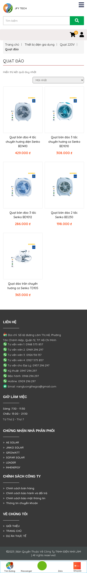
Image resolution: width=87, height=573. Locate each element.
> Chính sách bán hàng (18, 488)
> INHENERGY (11, 467)
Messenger (26, 571)
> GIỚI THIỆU (11, 526)
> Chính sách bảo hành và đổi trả (25, 493)
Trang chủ (12, 44)
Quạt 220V (67, 44)
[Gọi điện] (42, 567)
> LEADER (9, 462)
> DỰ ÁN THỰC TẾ (14, 536)
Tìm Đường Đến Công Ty (9, 571)
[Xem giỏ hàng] (72, 35)
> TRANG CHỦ (12, 530)
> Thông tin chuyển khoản (20, 503)
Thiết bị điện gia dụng (39, 44)
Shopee (77, 571)
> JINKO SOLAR (13, 447)
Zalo (60, 571)
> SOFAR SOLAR (14, 457)
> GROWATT (11, 452)
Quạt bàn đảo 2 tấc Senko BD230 (64, 215)
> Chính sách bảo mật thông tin (24, 498)
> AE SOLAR (11, 442)
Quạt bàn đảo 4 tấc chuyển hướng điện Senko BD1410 (23, 141)
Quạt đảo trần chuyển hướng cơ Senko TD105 (22, 286)
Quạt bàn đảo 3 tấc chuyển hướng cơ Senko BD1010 (64, 141)
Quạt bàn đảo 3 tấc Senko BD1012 (23, 215)
